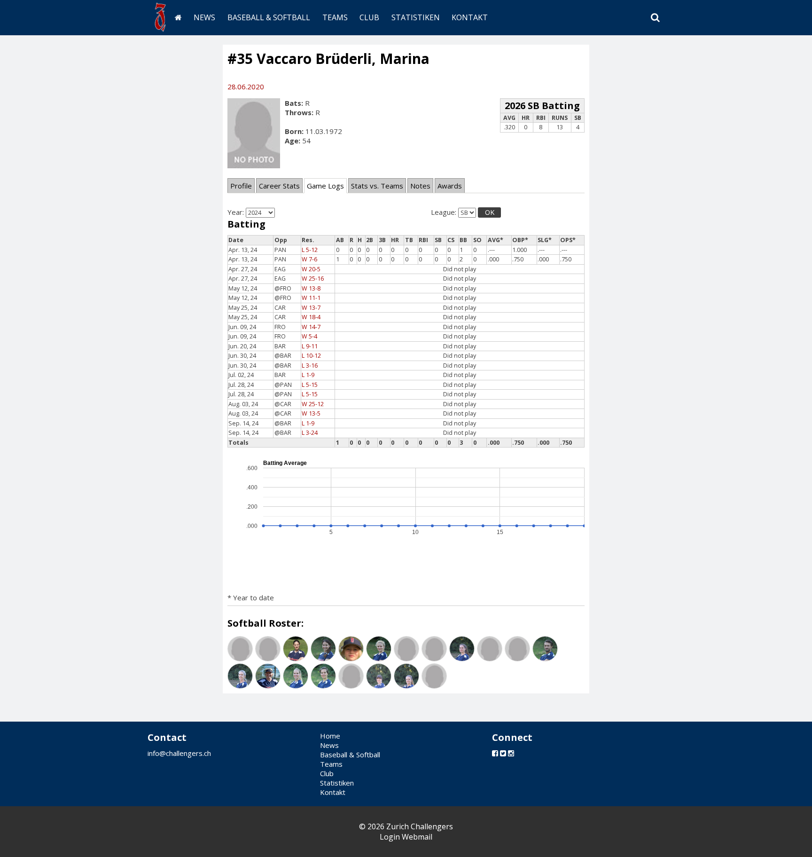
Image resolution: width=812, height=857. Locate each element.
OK (489, 212)
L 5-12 (310, 250)
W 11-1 (311, 298)
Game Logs (325, 185)
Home (330, 735)
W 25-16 (313, 279)
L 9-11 (310, 346)
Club (369, 17)
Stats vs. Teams (377, 185)
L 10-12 (311, 356)
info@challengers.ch (179, 753)
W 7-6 (309, 259)
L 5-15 (310, 385)
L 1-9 (308, 375)
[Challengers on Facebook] (495, 753)
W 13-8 (311, 288)
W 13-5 (311, 413)
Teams (335, 17)
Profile (241, 185)
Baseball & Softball (268, 17)
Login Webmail (406, 837)
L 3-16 (310, 366)
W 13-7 (311, 308)
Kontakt (470, 17)
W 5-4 (309, 336)
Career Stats (279, 185)
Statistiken (415, 17)
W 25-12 (313, 404)
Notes (420, 185)
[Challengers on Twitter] (503, 753)
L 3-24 (310, 433)
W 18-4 (311, 317)
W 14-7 (311, 327)
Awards (449, 185)
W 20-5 (311, 269)
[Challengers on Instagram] (511, 753)
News (204, 17)
